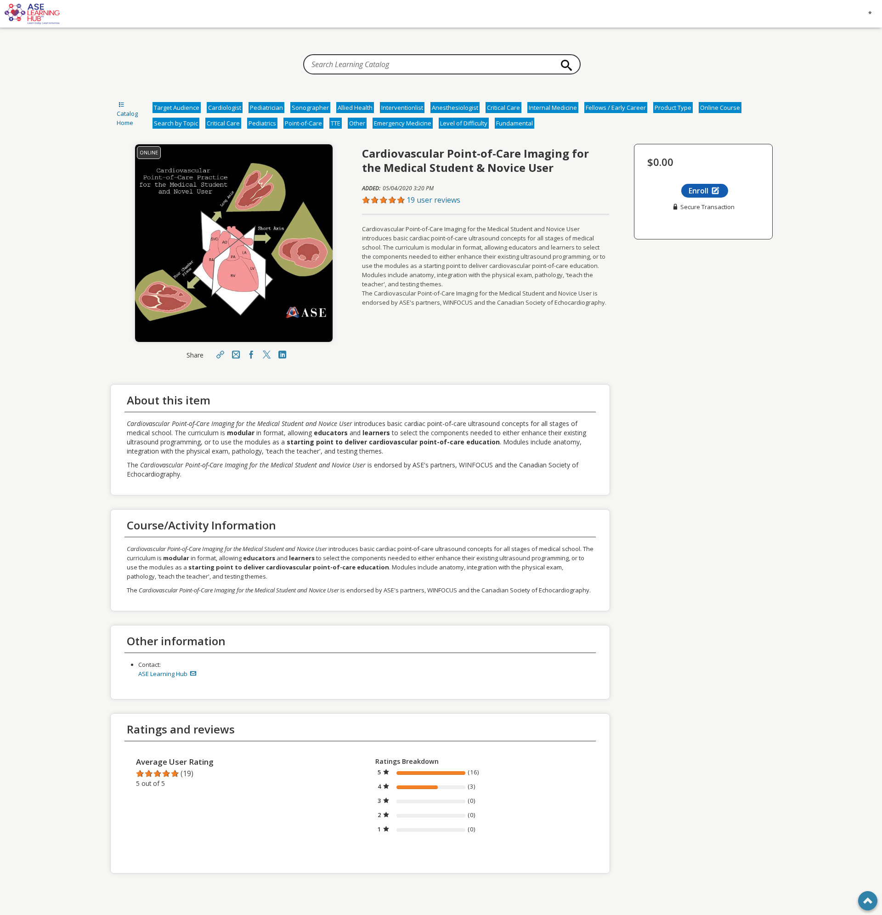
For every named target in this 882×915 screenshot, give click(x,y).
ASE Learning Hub (163, 674)
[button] (485, 200)
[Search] (564, 65)
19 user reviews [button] (433, 200)
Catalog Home (127, 118)
